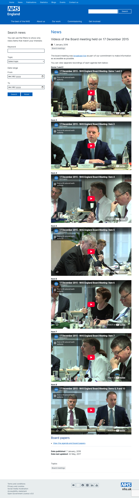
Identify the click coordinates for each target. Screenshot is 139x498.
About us (41, 21)
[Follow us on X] (78, 486)
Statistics (44, 2)
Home (11, 2)
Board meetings (58, 48)
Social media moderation (18, 489)
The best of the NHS (20, 21)
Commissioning (75, 21)
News (20, 2)
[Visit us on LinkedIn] (92, 486)
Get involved (94, 21)
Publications (31, 2)
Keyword (12, 47)
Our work (56, 21)
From (10, 72)
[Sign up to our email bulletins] (73, 486)
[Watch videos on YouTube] (97, 486)
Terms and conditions (16, 484)
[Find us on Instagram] (87, 486)
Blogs (53, 2)
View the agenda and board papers (69, 443)
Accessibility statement (17, 491)
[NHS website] (126, 489)
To (9, 83)
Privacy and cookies (16, 486)
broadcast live (79, 56)
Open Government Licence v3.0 (21, 493)
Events (62, 2)
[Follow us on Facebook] (83, 486)
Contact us (73, 2)
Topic (10, 57)
